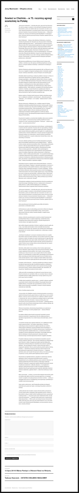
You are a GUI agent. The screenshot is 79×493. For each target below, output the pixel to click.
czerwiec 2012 (60, 85)
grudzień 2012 (60, 84)
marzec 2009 (60, 95)
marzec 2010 (60, 88)
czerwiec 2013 (60, 79)
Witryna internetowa (10, 448)
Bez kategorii (60, 105)
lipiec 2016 (60, 66)
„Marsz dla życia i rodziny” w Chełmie (65, 31)
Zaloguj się (60, 124)
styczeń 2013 (60, 83)
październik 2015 (61, 70)
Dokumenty (60, 107)
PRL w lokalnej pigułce (62, 112)
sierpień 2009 (60, 92)
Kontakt (72, 9)
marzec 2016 (60, 68)
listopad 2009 (60, 89)
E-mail (7, 443)
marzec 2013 (60, 82)
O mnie (44, 9)
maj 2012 (59, 87)
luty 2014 (59, 77)
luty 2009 (59, 96)
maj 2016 (59, 67)
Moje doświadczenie (52, 9)
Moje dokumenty (61, 9)
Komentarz (8, 419)
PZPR (59, 113)
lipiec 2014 (60, 73)
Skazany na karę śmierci (62, 30)
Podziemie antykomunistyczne (63, 111)
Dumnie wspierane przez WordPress (25, 487)
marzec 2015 (60, 71)
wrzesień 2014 (60, 72)
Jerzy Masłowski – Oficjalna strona (18, 9)
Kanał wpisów (60, 125)
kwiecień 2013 (60, 81)
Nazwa (7, 437)
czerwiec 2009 (60, 93)
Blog (40, 9)
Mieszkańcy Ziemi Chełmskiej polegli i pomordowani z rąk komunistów (65, 47)
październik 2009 (61, 90)
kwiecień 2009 (60, 94)
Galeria (67, 9)
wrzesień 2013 (60, 78)
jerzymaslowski (7, 28)
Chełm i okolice (7, 32)
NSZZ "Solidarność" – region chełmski (65, 110)
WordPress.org (60, 128)
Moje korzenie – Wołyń (62, 108)
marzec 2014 (60, 76)
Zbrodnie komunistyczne (62, 116)
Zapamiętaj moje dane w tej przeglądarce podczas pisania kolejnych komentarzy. (21, 454)
